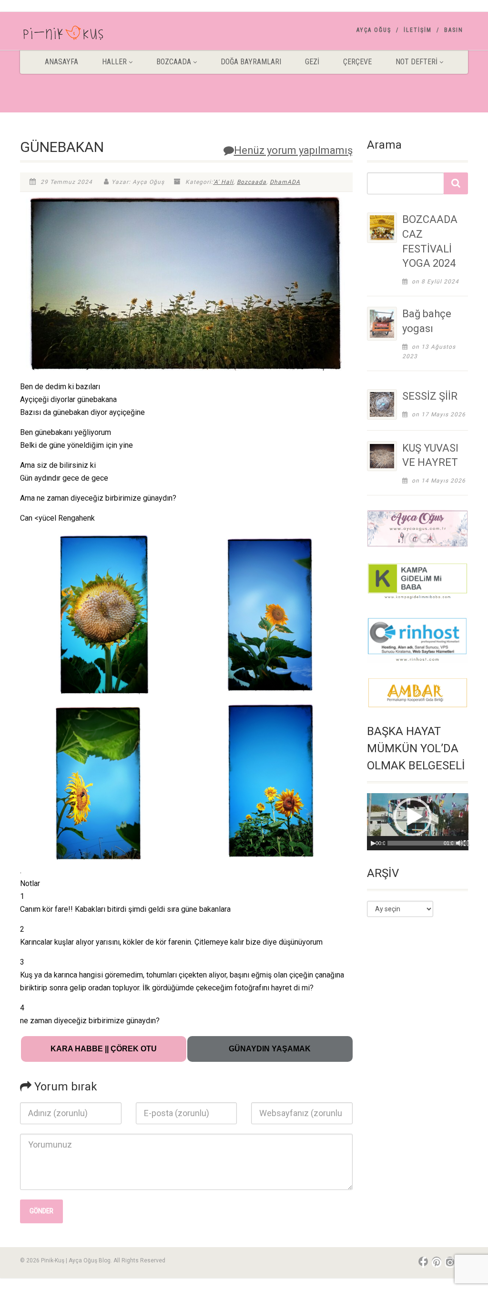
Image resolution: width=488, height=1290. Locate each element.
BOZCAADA (173, 61)
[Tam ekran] (466, 843)
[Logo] (90, 34)
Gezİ (312, 61)
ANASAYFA (61, 61)
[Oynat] (373, 843)
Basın (453, 30)
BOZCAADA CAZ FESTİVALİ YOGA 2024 (430, 241)
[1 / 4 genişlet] (172, 544)
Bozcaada (251, 182)
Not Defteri (416, 61)
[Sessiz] (459, 843)
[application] (417, 821)
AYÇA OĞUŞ (373, 30)
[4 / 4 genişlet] (340, 712)
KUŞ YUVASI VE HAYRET (430, 455)
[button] (413, 817)
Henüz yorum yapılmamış (293, 150)
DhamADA (285, 182)
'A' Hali (223, 182)
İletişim (418, 30)
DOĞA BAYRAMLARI (251, 61)
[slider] (430, 843)
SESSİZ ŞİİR (430, 396)
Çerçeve (357, 61)
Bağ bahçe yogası (426, 321)
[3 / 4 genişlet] (172, 712)
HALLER (114, 61)
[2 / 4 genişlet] (340, 544)
